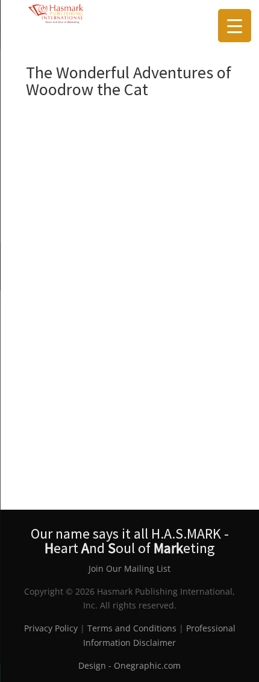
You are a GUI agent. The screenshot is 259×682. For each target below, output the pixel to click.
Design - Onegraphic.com (129, 665)
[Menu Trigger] (234, 25)
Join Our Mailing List (129, 568)
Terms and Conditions (131, 628)
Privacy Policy (51, 628)
